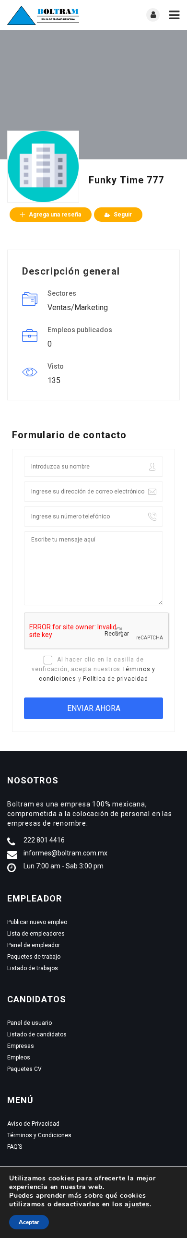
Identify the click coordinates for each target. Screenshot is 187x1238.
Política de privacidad (115, 678)
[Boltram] (50, 15)
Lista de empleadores (36, 933)
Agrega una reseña (55, 214)
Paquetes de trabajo (33, 956)
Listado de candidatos (37, 1034)
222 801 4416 (44, 840)
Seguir (123, 214)
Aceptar (29, 1222)
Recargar (117, 633)
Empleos (18, 1057)
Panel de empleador (33, 945)
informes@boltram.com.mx (65, 853)
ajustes (137, 1204)
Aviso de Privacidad (33, 1123)
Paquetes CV (24, 1069)
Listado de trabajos (32, 968)
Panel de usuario (29, 1023)
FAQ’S (14, 1146)
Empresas (20, 1046)
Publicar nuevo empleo (37, 922)
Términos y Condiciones (39, 1135)
